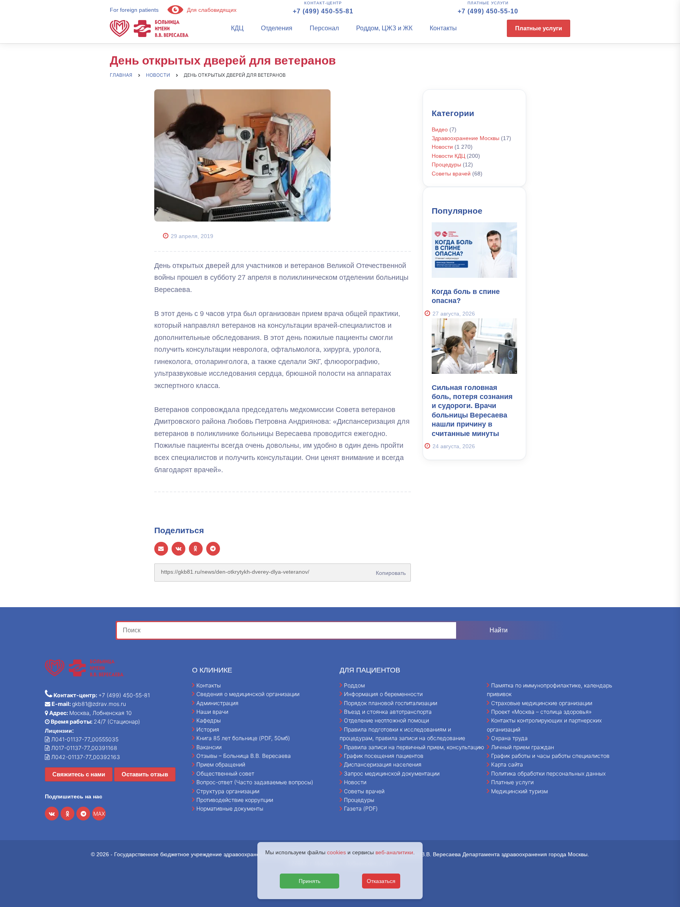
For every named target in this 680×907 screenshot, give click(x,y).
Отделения (276, 28)
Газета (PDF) (361, 808)
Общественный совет (225, 773)
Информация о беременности (383, 694)
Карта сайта (507, 764)
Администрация (217, 703)
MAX (99, 813)
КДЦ (237, 28)
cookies (336, 852)
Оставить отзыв (145, 774)
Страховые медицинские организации (541, 703)
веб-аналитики (394, 852)
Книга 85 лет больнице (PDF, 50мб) (243, 738)
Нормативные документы (229, 808)
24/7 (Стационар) (95, 721)
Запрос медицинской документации (392, 773)
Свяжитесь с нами (78, 774)
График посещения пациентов (383, 755)
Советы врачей (451, 173)
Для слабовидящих (211, 10)
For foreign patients (134, 10)
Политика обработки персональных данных (548, 773)
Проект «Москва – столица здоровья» (541, 711)
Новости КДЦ (448, 156)
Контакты (443, 28)
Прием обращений (220, 764)
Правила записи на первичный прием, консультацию (414, 747)
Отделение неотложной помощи (386, 720)
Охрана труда (509, 738)
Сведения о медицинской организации (247, 694)
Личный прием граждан (522, 747)
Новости (442, 147)
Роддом (354, 685)
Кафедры (208, 720)
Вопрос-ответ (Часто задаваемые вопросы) (254, 782)
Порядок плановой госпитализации (390, 703)
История (207, 729)
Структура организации (227, 791)
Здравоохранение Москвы (465, 138)
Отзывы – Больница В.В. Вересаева (243, 755)
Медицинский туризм (519, 791)
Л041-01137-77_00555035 (84, 739)
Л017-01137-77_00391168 (83, 747)
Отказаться (381, 881)
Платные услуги (538, 28)
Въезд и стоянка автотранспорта (388, 711)
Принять (309, 881)
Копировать (389, 570)
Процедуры (446, 164)
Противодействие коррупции (234, 799)
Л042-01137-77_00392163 (85, 757)
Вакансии (209, 747)
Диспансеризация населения (382, 764)
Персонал (324, 28)
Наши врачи (212, 711)
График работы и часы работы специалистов (550, 755)
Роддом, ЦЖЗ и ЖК (384, 28)
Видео (440, 129)
